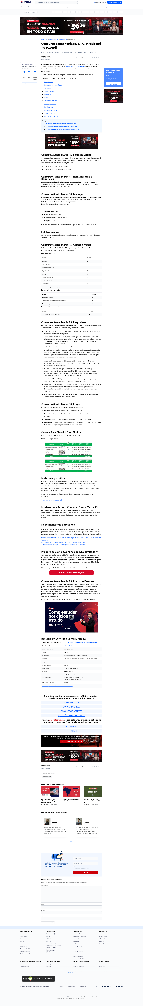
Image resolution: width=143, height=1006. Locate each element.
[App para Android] (105, 986)
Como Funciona (24, 936)
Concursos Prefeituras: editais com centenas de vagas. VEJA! (62, 129)
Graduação (76, 941)
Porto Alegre (63, 39)
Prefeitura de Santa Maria (75, 66)
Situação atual (48, 82)
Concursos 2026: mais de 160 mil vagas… (71, 800)
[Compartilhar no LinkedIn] (96, 58)
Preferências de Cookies (26, 953)
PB (90, 12)
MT (85, 12)
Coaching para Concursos (79, 936)
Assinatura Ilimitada (115, 2)
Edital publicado (68, 646)
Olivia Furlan (87, 804)
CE (66, 12)
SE (116, 12)
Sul (46, 39)
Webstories (118, 7)
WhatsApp (50, 939)
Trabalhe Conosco (25, 951)
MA (77, 12)
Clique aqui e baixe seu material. (52, 500)
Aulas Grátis (102, 941)
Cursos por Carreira (78, 948)
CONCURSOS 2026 (71, 706)
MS (82, 12)
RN (103, 12)
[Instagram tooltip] (110, 986)
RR (108, 12)
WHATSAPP (71, 726)
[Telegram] (122, 986)
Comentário (44, 885)
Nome (43, 904)
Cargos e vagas (49, 91)
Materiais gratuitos (106, 7)
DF (69, 12)
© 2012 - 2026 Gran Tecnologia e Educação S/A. (35, 986)
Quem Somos (23, 934)
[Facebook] (116, 986)
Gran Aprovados (78, 7)
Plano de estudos (50, 113)
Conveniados (23, 946)
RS (111, 12)
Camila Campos (45, 804)
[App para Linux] (99, 986)
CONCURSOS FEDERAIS (71, 702)
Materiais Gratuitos (50, 101)
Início (42, 39)
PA (88, 12)
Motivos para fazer (50, 104)
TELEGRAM (71, 731)
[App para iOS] (102, 986)
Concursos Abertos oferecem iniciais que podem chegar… (48, 801)
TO (121, 12)
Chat (49, 936)
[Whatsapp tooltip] (113, 986)
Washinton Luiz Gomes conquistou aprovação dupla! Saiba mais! (63, 542)
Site (42, 916)
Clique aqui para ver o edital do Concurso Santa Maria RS (57, 686)
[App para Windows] (96, 986)
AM (58, 12)
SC (113, 12)
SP (118, 12)
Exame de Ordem (77, 939)
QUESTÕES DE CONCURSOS (71, 715)
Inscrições (47, 88)
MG (80, 12)
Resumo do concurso (51, 116)
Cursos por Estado (78, 951)
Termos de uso (71, 986)
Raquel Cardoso (66, 803)
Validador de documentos (27, 943)
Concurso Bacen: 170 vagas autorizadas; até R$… (92, 801)
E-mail (43, 910)
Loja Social (23, 941)
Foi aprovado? (53, 951)
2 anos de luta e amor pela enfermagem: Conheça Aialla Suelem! (63, 545)
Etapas (46, 98)
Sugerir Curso (102, 943)
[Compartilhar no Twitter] (94, 58)
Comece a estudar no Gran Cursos (71, 741)
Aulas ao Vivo (102, 939)
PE (93, 12)
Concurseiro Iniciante (91, 7)
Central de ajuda (52, 934)
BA (63, 12)
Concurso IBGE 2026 (39, 7)
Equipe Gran (46, 56)
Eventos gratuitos (100, 2)
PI (95, 12)
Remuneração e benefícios (53, 85)
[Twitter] (119, 986)
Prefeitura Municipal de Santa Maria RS (82, 642)
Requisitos (47, 94)
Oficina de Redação (78, 956)
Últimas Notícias (26, 7)
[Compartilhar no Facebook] (92, 58)
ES (71, 12)
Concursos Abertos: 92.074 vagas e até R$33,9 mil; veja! (61, 123)
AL (56, 12)
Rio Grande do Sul (53, 39)
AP (61, 12)
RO (106, 12)
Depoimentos (48, 107)
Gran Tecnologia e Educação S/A (61, 996)
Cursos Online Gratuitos (79, 958)
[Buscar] (36, 2)
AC (53, 12)
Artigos (67, 7)
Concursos (51, 7)
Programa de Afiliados (26, 948)
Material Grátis (103, 936)
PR (98, 12)
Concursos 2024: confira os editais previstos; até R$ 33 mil (62, 126)
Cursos (59, 7)
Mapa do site (83, 986)
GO (74, 12)
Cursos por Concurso (78, 946)
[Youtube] (108, 986)
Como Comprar (24, 939)
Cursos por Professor (78, 953)
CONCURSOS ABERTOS (71, 711)
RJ (100, 12)
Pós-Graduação (77, 943)
